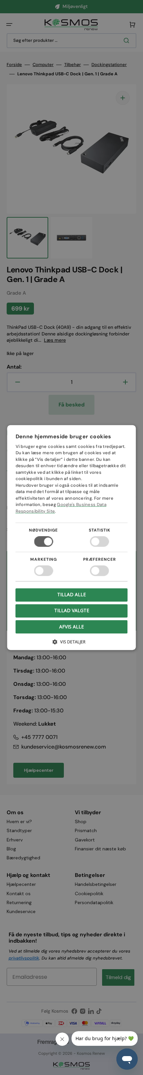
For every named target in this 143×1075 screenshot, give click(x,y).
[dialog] (71, 537)
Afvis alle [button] (71, 626)
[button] (72, 644)
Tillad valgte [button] (71, 610)
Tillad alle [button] (71, 594)
